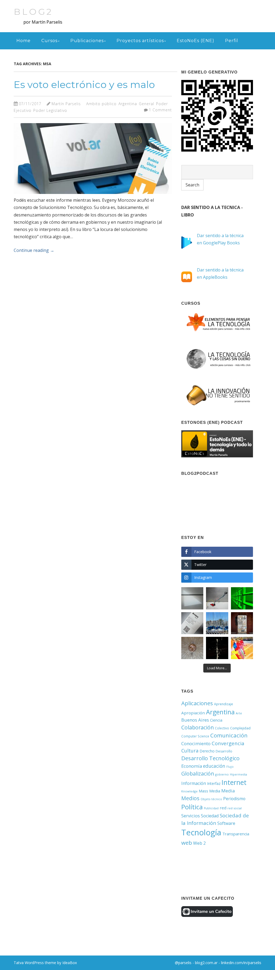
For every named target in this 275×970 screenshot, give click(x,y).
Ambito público (101, 103)
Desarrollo (224, 751)
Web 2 (199, 843)
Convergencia (228, 743)
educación (214, 766)
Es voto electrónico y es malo (84, 84)
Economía (191, 766)
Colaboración (197, 727)
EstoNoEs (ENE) (195, 40)
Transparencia (235, 833)
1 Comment (160, 109)
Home (23, 40)
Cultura (189, 750)
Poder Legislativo (50, 110)
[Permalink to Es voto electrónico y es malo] (93, 195)
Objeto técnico (211, 799)
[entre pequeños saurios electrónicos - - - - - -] (217, 598)
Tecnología (201, 832)
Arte (239, 713)
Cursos (49, 40)
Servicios (190, 816)
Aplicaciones (197, 703)
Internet (234, 782)
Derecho (207, 751)
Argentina (127, 103)
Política (192, 806)
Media (228, 791)
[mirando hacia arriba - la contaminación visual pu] (217, 648)
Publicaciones (87, 40)
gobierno (222, 774)
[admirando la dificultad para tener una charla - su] (242, 623)
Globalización (197, 773)
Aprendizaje (223, 704)
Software (226, 823)
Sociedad (210, 816)
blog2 (33, 11)
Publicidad (211, 808)
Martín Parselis (66, 103)
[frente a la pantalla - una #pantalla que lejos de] (242, 648)
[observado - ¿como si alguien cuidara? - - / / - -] (192, 648)
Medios (190, 798)
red (223, 807)
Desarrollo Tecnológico (210, 758)
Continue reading (34, 250)
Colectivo (222, 728)
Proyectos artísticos (140, 40)
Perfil (231, 40)
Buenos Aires (195, 720)
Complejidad (240, 728)
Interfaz (213, 783)
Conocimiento (196, 743)
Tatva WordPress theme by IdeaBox (45, 962)
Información (193, 783)
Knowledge (189, 791)
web (186, 842)
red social (234, 808)
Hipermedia (238, 774)
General (146, 103)
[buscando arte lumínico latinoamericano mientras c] (242, 598)
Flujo (230, 767)
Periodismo (234, 799)
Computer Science (195, 736)
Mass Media (209, 790)
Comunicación (229, 735)
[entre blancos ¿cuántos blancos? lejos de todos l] (192, 598)
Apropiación (193, 712)
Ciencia (216, 720)
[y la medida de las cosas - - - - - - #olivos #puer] (217, 623)
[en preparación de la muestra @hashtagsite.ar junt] (192, 623)
